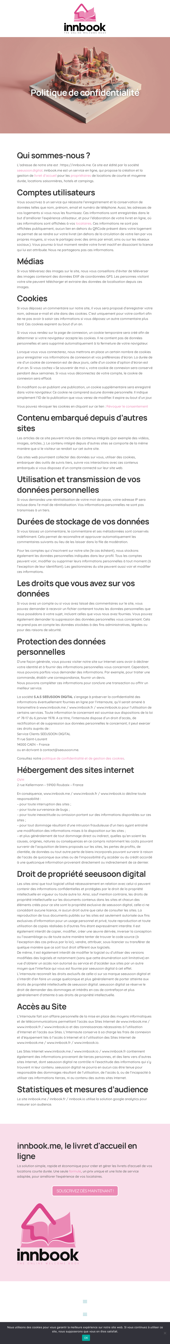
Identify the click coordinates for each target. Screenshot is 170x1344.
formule (75, 1171)
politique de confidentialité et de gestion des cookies (83, 758)
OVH (20, 780)
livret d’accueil (45, 175)
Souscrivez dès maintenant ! (85, 1190)
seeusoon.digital (29, 170)
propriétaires (81, 175)
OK (86, 1337)
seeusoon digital (115, 873)
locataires (83, 223)
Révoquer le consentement (127, 406)
